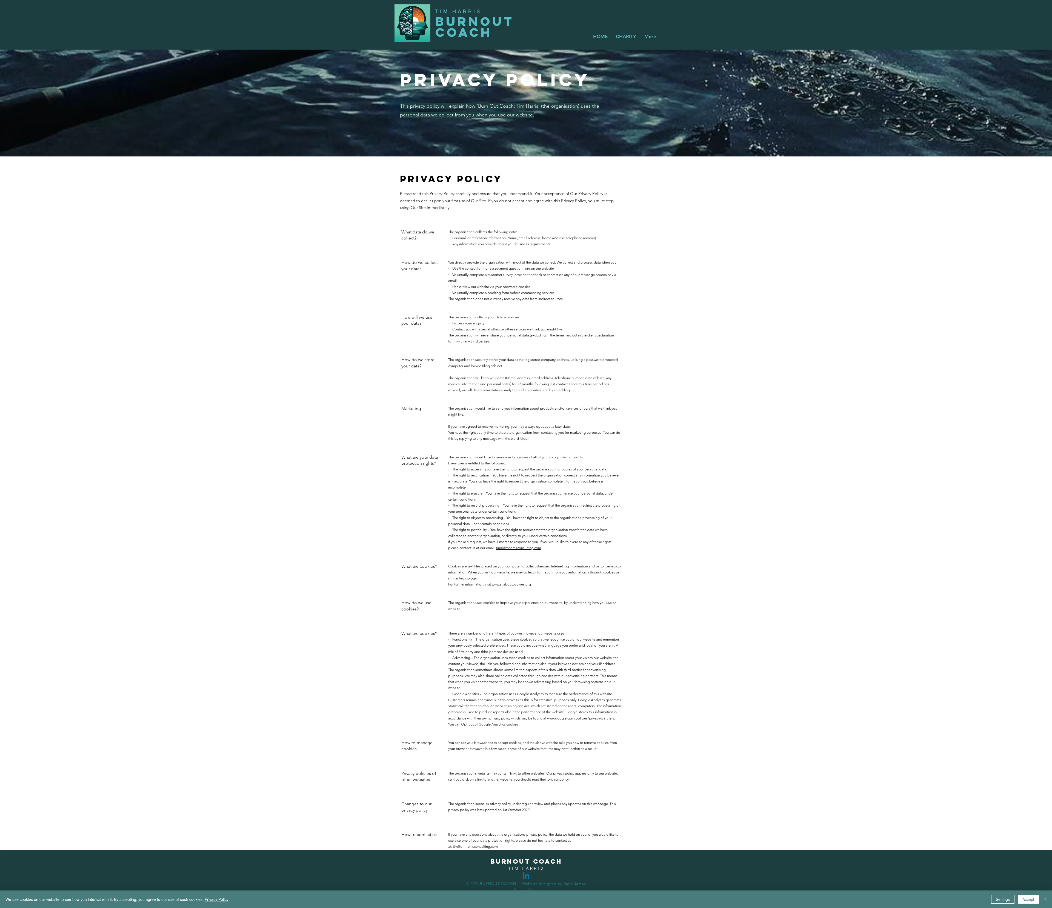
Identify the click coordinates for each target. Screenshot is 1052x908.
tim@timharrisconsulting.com (518, 548)
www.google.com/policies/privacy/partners (580, 718)
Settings (1003, 899)
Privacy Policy (216, 899)
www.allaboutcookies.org (511, 584)
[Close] (1045, 899)
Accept (1028, 899)
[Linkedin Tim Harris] (526, 876)
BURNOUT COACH (474, 26)
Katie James (575, 883)
